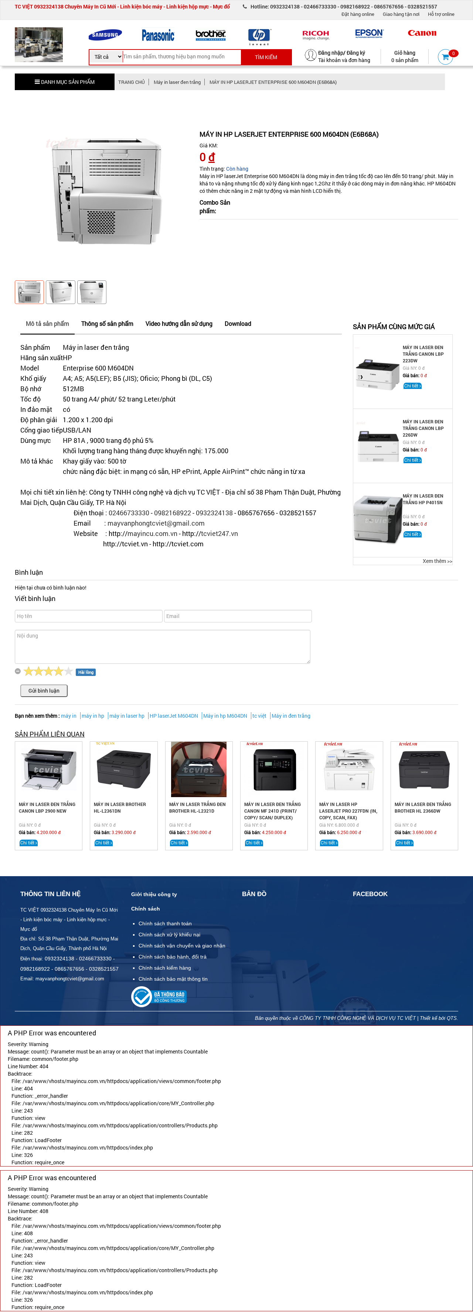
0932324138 (214, 512)
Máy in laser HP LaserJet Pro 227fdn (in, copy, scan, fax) (348, 810)
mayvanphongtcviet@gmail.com (156, 523)
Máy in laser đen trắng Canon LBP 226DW (423, 428)
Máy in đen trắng (291, 715)
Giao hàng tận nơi (401, 14)
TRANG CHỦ (131, 82)
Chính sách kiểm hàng (165, 968)
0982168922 (172, 512)
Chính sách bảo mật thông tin (173, 979)
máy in (68, 715)
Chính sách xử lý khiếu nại (169, 934)
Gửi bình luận (43, 690)
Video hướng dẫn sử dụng (179, 323)
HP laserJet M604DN (174, 715)
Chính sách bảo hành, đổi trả (173, 957)
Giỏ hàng (404, 52)
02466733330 (129, 512)
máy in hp (93, 715)
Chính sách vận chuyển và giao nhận (182, 946)
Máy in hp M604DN (225, 715)
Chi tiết (411, 386)
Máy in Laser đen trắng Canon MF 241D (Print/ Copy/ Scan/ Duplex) (272, 810)
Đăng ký (356, 52)
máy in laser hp (126, 715)
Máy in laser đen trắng (177, 82)
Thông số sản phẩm (107, 323)
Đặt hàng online (357, 14)
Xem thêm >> (437, 560)
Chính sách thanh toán (165, 923)
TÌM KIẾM (266, 57)
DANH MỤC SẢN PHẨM (67, 81)
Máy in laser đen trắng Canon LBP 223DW (423, 353)
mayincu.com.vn (152, 533)
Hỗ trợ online (441, 14)
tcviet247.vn (219, 533)
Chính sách (145, 909)
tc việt (259, 715)
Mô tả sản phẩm (47, 323)
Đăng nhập (330, 52)
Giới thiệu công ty (154, 894)
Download (238, 323)
